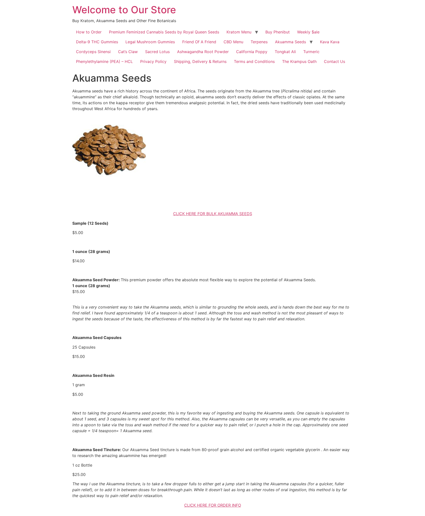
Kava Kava (329, 41)
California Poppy (251, 51)
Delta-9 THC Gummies (97, 41)
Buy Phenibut (277, 31)
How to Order (89, 31)
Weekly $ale (308, 31)
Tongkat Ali (285, 51)
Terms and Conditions (254, 61)
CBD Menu (233, 41)
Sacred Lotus (157, 51)
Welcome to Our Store (124, 10)
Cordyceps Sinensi (93, 51)
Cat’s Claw (128, 51)
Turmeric (311, 51)
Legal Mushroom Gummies (150, 41)
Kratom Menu (239, 31)
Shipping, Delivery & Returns (200, 61)
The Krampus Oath (299, 61)
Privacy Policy (153, 61)
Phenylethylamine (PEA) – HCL (104, 61)
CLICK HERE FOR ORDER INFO (212, 505)
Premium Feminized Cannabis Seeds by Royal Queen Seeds (164, 31)
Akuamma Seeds (290, 41)
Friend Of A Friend (199, 41)
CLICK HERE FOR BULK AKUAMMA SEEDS (212, 213)
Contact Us (334, 61)
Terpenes (259, 41)
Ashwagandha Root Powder (203, 51)
